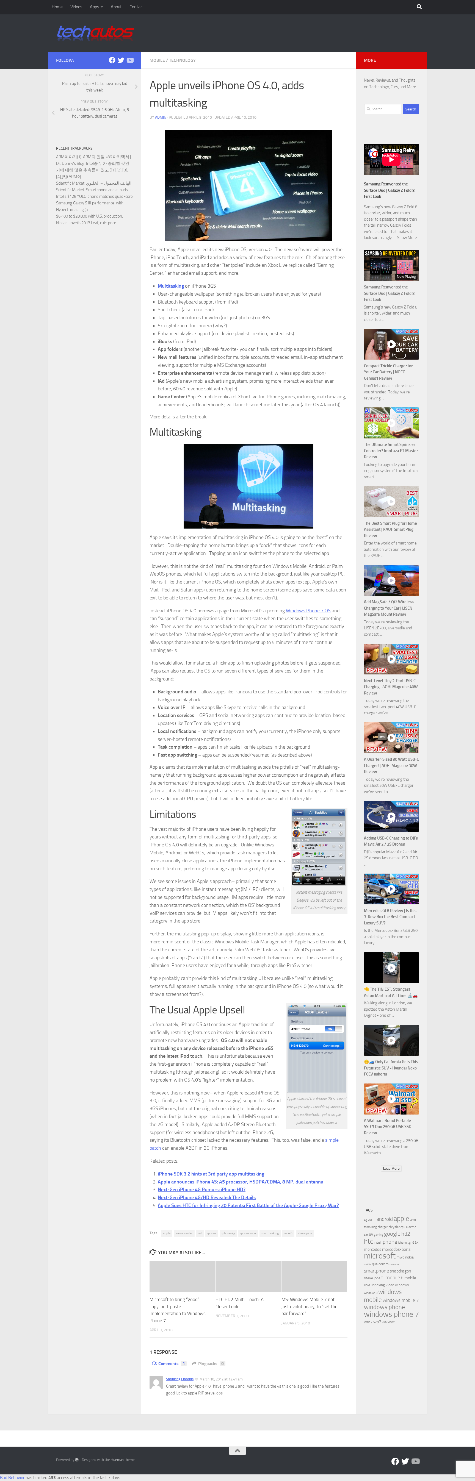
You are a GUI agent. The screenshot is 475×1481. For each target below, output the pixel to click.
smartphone (376, 1271)
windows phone (384, 1307)
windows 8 (370, 1293)
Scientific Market (70, 183)
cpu (403, 1227)
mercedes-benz (396, 1249)
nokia (409, 1257)
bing (374, 1227)
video (390, 1285)
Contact (136, 6)
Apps (94, 6)
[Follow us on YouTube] (129, 60)
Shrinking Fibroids (180, 1379)
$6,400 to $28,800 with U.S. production (89, 216)
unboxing (378, 1285)
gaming (378, 1235)
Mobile (157, 60)
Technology (182, 60)
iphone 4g (228, 1233)
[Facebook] (112, 60)
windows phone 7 (391, 1314)
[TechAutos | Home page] (95, 33)
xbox (391, 1322)
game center (184, 1233)
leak (415, 1242)
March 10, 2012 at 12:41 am (221, 1379)
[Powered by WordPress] (77, 1459)
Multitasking (171, 286)
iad (200, 1233)
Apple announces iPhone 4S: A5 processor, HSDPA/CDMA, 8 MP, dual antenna (240, 1182)
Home (57, 6)
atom (367, 1227)
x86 (384, 1322)
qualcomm (380, 1264)
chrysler (394, 1227)
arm (413, 1220)
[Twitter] (121, 60)
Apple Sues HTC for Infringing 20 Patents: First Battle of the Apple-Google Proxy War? (248, 1205)
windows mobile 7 (401, 1300)
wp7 (377, 1321)
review (394, 1264)
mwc (400, 1257)
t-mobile (390, 1278)
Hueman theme (123, 1460)
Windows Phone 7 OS (308, 611)
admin (160, 117)
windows (402, 1285)
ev (371, 1234)
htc (368, 1241)
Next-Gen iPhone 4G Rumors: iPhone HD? (201, 1190)
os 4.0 (288, 1233)
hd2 (405, 1233)
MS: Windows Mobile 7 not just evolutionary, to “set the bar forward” (309, 1306)
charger (383, 1227)
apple (166, 1233)
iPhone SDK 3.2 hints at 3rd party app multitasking (211, 1174)
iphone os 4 (248, 1233)
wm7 (368, 1322)
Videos (76, 6)
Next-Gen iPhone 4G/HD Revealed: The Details (207, 1197)
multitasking (270, 1233)
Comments (171, 1363)
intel (377, 1242)
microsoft (380, 1256)
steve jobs (305, 1233)
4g (365, 1220)
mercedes (372, 1249)
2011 (372, 1220)
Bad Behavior (12, 1477)
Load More (391, 1168)
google (392, 1233)
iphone (211, 1233)
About (116, 6)
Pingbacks (211, 1363)
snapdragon (400, 1271)
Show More (407, 237)
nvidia (367, 1264)
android (385, 1219)
